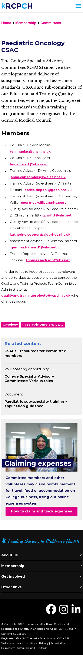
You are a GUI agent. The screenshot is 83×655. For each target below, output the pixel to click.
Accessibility (57, 643)
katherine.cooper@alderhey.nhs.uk (40, 234)
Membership (25, 23)
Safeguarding (25, 647)
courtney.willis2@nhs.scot (43, 203)
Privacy (44, 643)
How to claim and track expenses (41, 511)
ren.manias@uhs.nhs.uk (30, 151)
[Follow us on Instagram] (63, 612)
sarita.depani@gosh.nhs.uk (48, 190)
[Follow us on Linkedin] (76, 612)
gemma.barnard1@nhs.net (34, 247)
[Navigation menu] (78, 6)
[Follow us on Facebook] (51, 612)
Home (6, 23)
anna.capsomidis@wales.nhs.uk (38, 177)
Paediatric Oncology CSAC (43, 324)
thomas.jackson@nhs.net (48, 260)
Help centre (8, 647)
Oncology (10, 324)
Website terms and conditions (19, 643)
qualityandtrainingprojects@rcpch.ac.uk (35, 295)
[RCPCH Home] (16, 6)
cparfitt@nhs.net (57, 215)
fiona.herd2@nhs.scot (29, 164)
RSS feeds (41, 647)
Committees (50, 23)
